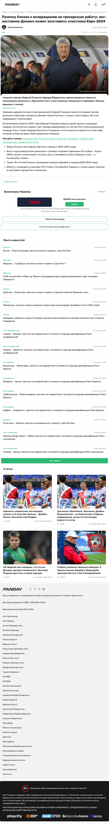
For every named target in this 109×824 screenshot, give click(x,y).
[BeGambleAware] (75, 816)
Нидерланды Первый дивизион (17, 714)
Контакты (7, 774)
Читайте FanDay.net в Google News (54, 227)
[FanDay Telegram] (35, 589)
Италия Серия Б (10, 700)
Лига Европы (8, 362)
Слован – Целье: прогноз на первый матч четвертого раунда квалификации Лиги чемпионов (53, 452)
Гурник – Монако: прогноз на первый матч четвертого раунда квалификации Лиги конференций (47, 335)
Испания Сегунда (10, 690)
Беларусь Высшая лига (13, 667)
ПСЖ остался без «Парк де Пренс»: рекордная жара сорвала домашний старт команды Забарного (50, 278)
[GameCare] (96, 816)
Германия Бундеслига (13, 635)
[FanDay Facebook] (30, 589)
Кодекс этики (9, 765)
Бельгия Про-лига (11, 658)
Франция (7, 260)
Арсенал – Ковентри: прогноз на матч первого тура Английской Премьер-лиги (45, 292)
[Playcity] (14, 816)
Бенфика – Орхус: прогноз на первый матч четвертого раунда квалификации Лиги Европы (52, 381)
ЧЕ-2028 (6, 677)
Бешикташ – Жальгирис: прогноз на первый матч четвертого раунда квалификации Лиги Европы (51, 367)
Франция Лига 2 (10, 704)
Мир (3, 32)
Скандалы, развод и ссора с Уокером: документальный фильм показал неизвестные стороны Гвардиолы (53, 319)
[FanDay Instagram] (39, 589)
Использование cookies (13, 751)
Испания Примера (11, 630)
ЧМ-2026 (7, 681)
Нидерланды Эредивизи (13, 653)
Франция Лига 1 (10, 644)
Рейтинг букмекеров (54, 219)
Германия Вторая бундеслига (16, 695)
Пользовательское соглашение (17, 755)
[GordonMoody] (31, 816)
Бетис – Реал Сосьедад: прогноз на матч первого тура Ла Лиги (37, 250)
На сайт (74, 204)
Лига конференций (11, 330)
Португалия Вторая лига (14, 709)
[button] (89, 4)
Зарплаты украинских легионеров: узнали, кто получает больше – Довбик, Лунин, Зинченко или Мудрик (25, 514)
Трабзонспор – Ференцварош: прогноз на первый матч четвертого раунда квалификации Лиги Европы (54, 396)
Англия (6, 289)
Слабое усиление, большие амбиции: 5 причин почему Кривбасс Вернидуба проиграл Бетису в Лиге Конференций (79, 570)
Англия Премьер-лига (12, 626)
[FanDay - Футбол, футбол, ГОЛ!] (12, 4)
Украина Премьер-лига (13, 663)
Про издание (8, 741)
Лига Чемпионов (10, 616)
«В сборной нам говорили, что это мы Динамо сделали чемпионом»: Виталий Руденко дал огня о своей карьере (25, 570)
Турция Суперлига (11, 672)
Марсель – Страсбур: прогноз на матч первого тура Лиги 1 (34, 263)
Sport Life (7, 737)
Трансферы (8, 723)
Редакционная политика (14, 760)
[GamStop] (51, 816)
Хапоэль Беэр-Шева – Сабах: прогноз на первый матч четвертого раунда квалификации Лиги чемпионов (53, 437)
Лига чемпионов (10, 433)
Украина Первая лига (12, 718)
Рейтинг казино (10, 732)
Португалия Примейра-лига (15, 649)
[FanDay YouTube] (43, 589)
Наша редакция (10, 769)
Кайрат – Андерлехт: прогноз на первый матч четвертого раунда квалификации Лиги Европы (53, 410)
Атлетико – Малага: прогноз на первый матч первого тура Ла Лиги (39, 423)
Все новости (55, 461)
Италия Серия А (10, 639)
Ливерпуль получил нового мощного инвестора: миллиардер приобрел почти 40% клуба (51, 305)
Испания (6, 247)
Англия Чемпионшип (12, 686)
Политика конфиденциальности (17, 746)
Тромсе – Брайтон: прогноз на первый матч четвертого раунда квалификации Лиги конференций (48, 351)
